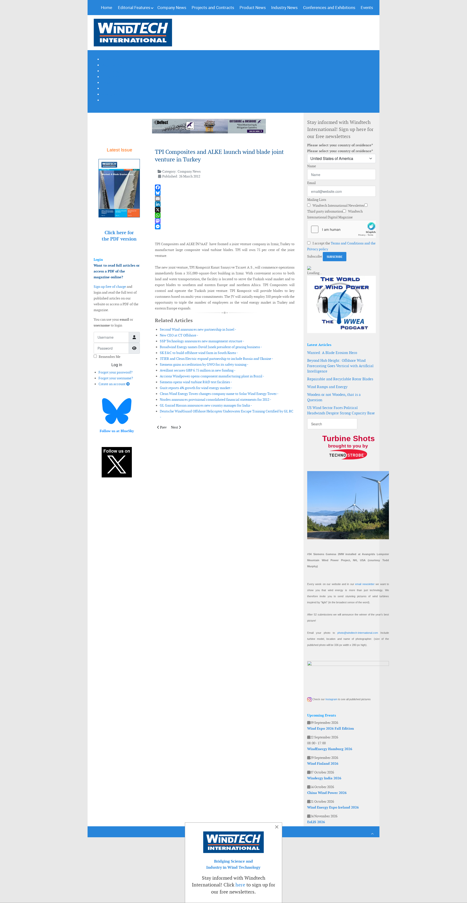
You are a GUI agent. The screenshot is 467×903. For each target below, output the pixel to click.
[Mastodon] (225, 221)
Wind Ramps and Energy (327, 386)
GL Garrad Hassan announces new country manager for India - (206, 405)
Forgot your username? (116, 378)
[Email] (225, 198)
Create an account (112, 384)
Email (311, 183)
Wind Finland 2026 (322, 763)
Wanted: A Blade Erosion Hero (332, 352)
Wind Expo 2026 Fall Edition (330, 728)
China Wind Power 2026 (327, 793)
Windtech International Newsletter (338, 205)
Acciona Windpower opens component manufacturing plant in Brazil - (212, 376)
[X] (225, 210)
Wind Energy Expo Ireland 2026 (333, 807)
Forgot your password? (116, 372)
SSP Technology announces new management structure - (202, 341)
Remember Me (109, 356)
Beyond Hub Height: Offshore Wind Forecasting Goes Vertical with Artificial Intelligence (340, 365)
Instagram (331, 699)
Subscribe (314, 256)
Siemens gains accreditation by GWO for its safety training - (204, 364)
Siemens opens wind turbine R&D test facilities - (196, 382)
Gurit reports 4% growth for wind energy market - (196, 388)
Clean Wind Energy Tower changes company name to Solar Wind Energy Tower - (219, 393)
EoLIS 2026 (316, 822)
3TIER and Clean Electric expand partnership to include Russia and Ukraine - (216, 358)
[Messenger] (225, 226)
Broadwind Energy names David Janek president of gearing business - (211, 347)
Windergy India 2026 (324, 778)
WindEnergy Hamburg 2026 (329, 749)
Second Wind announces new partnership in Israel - (198, 329)
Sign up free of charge (110, 286)
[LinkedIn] (225, 204)
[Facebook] (225, 187)
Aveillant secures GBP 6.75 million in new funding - (197, 370)
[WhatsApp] (225, 215)
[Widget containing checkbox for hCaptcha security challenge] (341, 229)
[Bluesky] (225, 193)
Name (311, 166)
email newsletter (364, 584)
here (240, 885)
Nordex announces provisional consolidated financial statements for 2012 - (215, 399)
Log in (116, 364)
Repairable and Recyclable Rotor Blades (340, 379)
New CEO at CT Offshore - (179, 335)
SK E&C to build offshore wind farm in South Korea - (199, 353)
